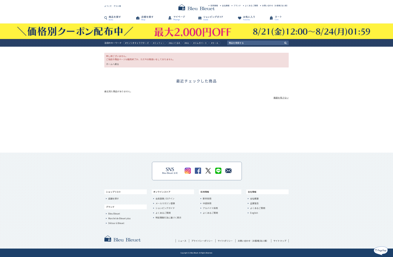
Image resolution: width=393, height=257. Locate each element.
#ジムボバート (200, 42)
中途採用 (207, 203)
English (254, 212)
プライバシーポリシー (202, 240)
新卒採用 (207, 198)
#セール (215, 42)
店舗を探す (150, 19)
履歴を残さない (281, 97)
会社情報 (225, 5)
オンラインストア (161, 191)
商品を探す (119, 19)
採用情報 (214, 5)
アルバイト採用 (210, 208)
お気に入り (242, 19)
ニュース (182, 240)
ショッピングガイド (211, 19)
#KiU (187, 42)
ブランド (237, 5)
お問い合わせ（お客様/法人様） (275, 5)
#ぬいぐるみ (174, 42)
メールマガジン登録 (165, 203)
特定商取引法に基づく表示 (168, 217)
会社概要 (254, 198)
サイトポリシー (225, 240)
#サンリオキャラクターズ (137, 42)
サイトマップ (279, 240)
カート (273, 19)
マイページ (181, 19)
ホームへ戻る (112, 64)
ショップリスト (113, 191)
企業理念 (254, 203)
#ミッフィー (159, 42)
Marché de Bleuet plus (119, 218)
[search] (285, 42)
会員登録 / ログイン (165, 198)
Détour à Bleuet (116, 223)
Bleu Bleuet (114, 213)
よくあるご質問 (251, 5)
